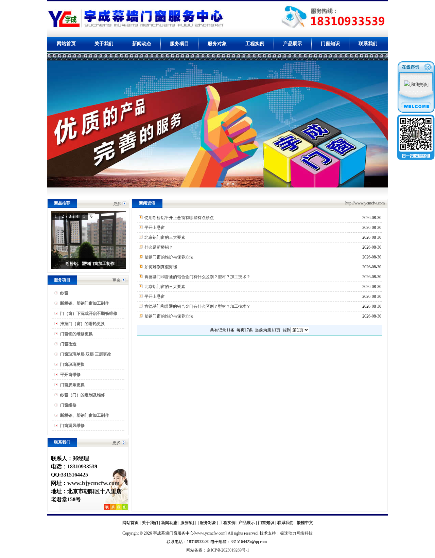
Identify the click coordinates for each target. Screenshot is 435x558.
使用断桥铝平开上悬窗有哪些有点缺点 (179, 217)
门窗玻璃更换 (72, 364)
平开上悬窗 (154, 227)
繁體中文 (305, 522)
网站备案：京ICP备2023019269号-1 (217, 550)
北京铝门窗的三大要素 (164, 237)
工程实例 (254, 43)
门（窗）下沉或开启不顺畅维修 (88, 313)
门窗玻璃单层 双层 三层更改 (85, 354)
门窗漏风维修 (72, 425)
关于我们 (104, 43)
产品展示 (292, 43)
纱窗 (64, 293)
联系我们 (368, 43)
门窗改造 (68, 344)
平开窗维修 (70, 374)
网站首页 (66, 43)
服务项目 (179, 43)
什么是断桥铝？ (158, 247)
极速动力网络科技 (296, 533)
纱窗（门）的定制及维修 (82, 395)
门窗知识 (330, 43)
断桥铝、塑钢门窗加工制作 (84, 303)
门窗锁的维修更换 (76, 333)
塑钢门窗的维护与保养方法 (168, 257)
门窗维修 (68, 405)
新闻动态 (141, 43)
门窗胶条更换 (72, 384)
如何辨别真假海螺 (160, 267)
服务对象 (217, 43)
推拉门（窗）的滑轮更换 (82, 323)
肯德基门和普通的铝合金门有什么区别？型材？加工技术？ (197, 276)
